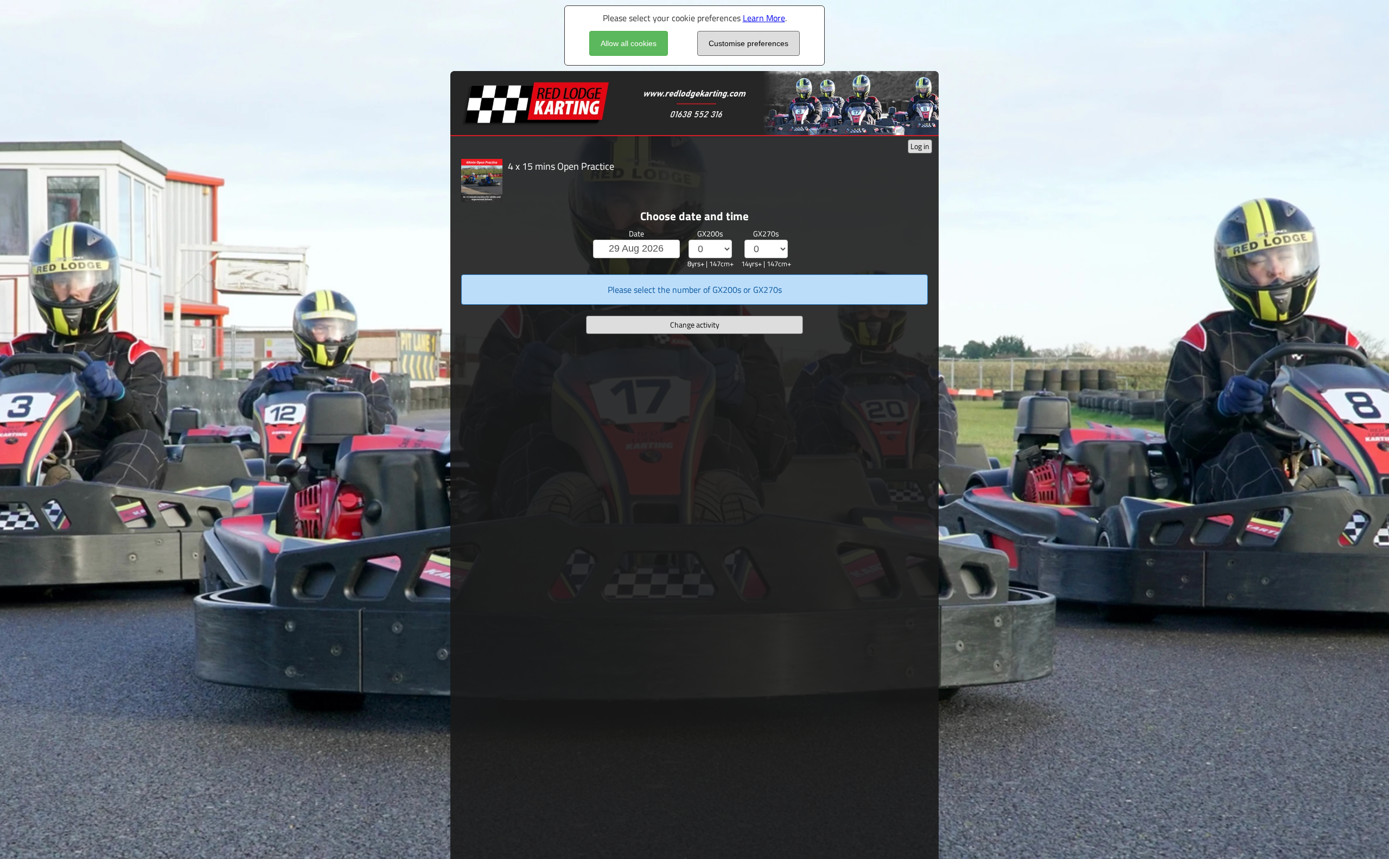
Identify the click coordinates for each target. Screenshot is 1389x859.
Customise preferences (748, 43)
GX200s (710, 233)
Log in (919, 146)
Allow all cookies (629, 43)
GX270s (766, 233)
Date (636, 233)
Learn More (764, 17)
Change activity (694, 324)
